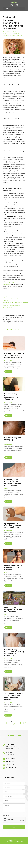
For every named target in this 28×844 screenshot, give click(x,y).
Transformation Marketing (14, 842)
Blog (8, 35)
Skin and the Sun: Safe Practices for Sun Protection (14, 568)
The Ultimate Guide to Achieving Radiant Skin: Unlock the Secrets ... (13, 697)
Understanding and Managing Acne (12, 439)
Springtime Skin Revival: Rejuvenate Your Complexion (12, 526)
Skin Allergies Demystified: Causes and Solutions (13, 610)
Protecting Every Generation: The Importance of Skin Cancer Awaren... (12, 483)
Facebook (10, 759)
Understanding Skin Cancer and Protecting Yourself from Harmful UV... (14, 653)
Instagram (11, 768)
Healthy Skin (15, 35)
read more (8, 371)
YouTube (10, 762)
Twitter (10, 765)
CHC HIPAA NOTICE (9, 777)
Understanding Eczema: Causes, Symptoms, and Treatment (11, 397)
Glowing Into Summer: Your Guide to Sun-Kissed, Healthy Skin (14, 356)
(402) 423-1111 (10, 755)
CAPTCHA (6, 815)
